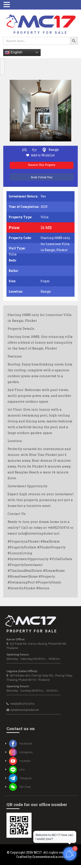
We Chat (24, 787)
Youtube (24, 761)
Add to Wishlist (43, 155)
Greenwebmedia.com (48, 857)
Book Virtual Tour (41, 177)
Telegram (25, 778)
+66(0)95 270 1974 (22, 704)
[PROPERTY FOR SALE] (40, 24)
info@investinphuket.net (24, 710)
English (16, 52)
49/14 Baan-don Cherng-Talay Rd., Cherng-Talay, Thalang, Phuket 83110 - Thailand (39, 677)
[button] (14, 110)
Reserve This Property (41, 165)
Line (22, 769)
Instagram (26, 752)
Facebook (25, 743)
